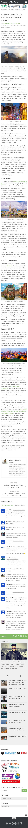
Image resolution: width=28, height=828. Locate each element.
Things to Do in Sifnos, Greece (17, 688)
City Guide (4, 10)
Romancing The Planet (9, 2)
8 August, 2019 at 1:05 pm (21, 597)
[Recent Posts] (7, 676)
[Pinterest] (21, 636)
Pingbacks (20, 505)
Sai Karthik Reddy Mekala (11, 23)
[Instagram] (23, 636)
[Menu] (26, 2)
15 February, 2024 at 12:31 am (18, 621)
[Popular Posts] (20, 676)
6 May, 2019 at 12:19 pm (12, 559)
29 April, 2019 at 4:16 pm (18, 527)
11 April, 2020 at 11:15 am (20, 611)
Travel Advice (20, 10)
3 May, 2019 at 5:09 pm (18, 541)
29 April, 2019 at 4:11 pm (18, 521)
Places (11, 10)
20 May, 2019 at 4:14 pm (20, 584)
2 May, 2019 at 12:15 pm (20, 533)
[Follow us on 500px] (26, 636)
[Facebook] (13, 636)
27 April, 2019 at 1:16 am (19, 510)
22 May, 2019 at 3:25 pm (18, 592)
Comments (8, 505)
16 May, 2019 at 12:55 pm (18, 574)
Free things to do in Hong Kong (17, 712)
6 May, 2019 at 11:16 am (19, 546)
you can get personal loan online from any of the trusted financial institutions (14, 411)
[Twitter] (16, 636)
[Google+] (18, 636)
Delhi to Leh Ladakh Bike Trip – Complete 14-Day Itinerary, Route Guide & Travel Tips (17, 682)
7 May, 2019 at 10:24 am (18, 568)
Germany (9, 266)
